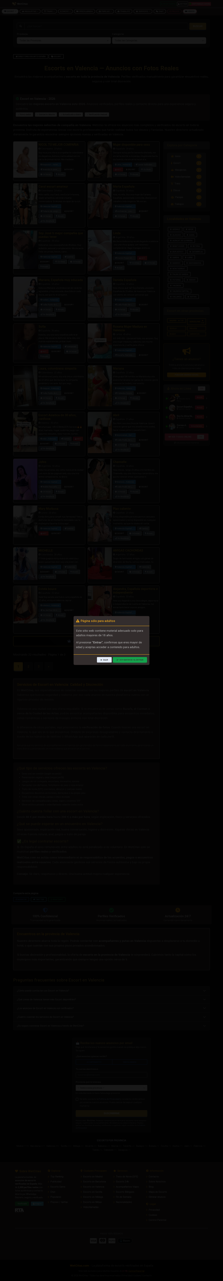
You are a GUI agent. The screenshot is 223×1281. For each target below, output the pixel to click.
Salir (105, 660)
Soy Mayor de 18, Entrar (131, 660)
